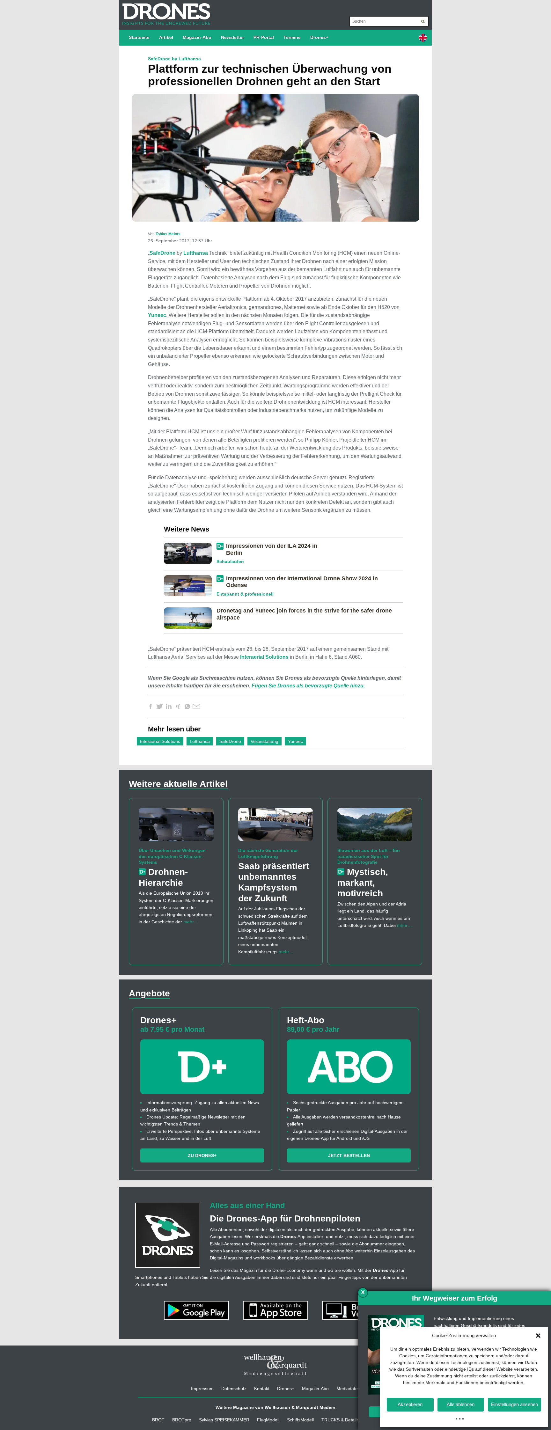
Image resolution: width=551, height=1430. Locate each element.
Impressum (202, 1388)
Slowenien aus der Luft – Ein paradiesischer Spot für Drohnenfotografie (368, 856)
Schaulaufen (230, 561)
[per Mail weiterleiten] (196, 706)
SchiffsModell (300, 1419)
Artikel (166, 37)
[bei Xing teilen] (178, 706)
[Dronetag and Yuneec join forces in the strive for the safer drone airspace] (190, 617)
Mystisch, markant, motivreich (362, 882)
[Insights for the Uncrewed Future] (164, 10)
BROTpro (181, 1419)
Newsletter (232, 37)
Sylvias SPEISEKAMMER (224, 1419)
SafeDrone (162, 253)
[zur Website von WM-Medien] (275, 1365)
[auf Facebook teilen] (150, 706)
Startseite (139, 37)
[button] (538, 1335)
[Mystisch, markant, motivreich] (374, 827)
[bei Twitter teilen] (159, 706)
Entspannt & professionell (245, 594)
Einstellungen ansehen (514, 1404)
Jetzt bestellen (349, 1155)
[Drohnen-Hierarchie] (176, 827)
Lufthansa (195, 253)
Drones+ (319, 37)
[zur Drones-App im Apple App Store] (276, 1310)
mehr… (190, 921)
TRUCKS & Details (340, 1419)
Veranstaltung (264, 741)
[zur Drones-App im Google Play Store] (197, 1310)
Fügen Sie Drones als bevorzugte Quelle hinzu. (308, 685)
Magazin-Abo (197, 37)
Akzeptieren (410, 1404)
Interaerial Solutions (264, 657)
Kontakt (261, 1388)
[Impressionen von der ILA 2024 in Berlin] (190, 552)
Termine (292, 37)
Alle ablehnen (460, 1404)
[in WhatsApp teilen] (187, 706)
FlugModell (268, 1419)
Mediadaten (348, 1388)
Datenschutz (233, 1388)
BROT (158, 1419)
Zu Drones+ (202, 1155)
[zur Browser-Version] (354, 1310)
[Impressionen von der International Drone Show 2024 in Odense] (190, 585)
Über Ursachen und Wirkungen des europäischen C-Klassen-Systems (172, 856)
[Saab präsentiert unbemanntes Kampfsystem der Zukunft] (275, 827)
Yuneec (157, 315)
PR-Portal (263, 37)
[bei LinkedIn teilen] (169, 706)
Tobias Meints (168, 234)
